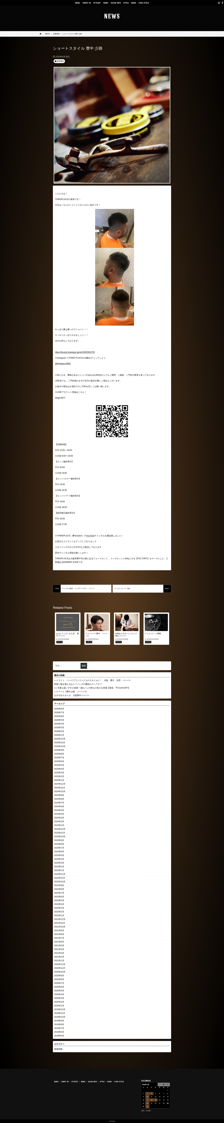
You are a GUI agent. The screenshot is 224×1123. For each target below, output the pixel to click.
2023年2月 (59, 866)
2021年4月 (59, 949)
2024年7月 (59, 803)
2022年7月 (59, 893)
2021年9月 (59, 930)
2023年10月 (59, 836)
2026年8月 (59, 709)
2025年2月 (59, 776)
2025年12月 (59, 739)
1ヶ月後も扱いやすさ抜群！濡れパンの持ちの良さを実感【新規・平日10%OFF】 (92, 688)
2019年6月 (59, 1032)
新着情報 (58, 1049)
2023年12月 (59, 829)
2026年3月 (59, 727)
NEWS (133, 3)
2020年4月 (59, 994)
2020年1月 (59, 1006)
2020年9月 (59, 975)
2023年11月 (59, 833)
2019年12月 (59, 1009)
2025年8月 (59, 754)
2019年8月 (59, 1024)
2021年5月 (59, 945)
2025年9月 (59, 750)
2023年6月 (59, 851)
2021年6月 (59, 942)
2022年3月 (59, 908)
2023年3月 (59, 863)
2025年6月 (59, 761)
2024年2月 (59, 821)
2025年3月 (59, 773)
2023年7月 (59, 848)
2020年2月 (59, 1002)
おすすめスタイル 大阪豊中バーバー (71, 695)
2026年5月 (59, 720)
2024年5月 (59, 810)
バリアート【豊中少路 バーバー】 (70, 692)
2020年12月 (59, 964)
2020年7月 (59, 983)
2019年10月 (59, 1017)
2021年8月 (59, 934)
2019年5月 (59, 1036)
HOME (77, 3)
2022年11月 (59, 878)
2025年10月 (59, 746)
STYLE (126, 3)
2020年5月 (59, 991)
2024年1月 (59, 825)
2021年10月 (59, 927)
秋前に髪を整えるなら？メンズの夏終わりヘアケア (78, 684)
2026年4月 (59, 724)
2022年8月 (59, 889)
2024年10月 (59, 791)
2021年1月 (59, 960)
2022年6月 (59, 897)
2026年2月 (59, 731)
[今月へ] (164, 1084)
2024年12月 (59, 784)
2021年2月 (59, 957)
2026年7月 (59, 712)
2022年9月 (59, 885)
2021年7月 (59, 938)
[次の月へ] (168, 1084)
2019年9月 (59, 1021)
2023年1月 (59, 870)
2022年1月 (59, 915)
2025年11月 (59, 742)
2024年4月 (59, 814)
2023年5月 (59, 855)
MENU (105, 3)
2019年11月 (59, 1013)
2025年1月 (59, 780)
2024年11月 (59, 788)
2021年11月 (59, 923)
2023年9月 (59, 840)
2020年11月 (59, 968)
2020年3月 (59, 998)
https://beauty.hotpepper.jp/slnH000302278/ (75, 352)
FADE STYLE (144, 3)
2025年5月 (59, 765)
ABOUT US (87, 3)
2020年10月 (59, 972)
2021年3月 (59, 953)
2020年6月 (59, 987)
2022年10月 (59, 882)
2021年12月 (59, 919)
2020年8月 (59, 979)
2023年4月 (59, 859)
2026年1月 (59, 735)
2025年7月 (59, 757)
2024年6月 (59, 806)
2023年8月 (59, 844)
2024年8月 (59, 799)
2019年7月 (59, 1028)
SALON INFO (116, 3)
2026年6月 (59, 716)
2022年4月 (59, 904)
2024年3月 (59, 818)
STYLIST (97, 3)
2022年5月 (59, 900)
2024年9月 (59, 795)
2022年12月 (59, 874)
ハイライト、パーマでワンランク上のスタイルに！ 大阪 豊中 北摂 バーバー (92, 680)
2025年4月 (59, 769)
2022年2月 (59, 912)
